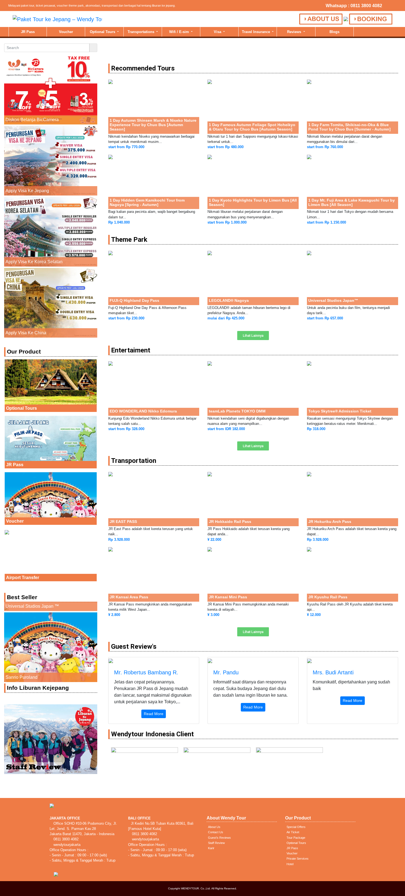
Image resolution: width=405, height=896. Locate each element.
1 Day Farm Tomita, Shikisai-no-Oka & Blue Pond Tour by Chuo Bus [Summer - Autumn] (349, 127)
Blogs (334, 32)
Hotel (290, 864)
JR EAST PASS (123, 521)
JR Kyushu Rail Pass (327, 597)
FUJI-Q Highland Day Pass (134, 300)
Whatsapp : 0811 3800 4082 (354, 5)
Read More (153, 714)
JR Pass (28, 32)
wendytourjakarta (66, 845)
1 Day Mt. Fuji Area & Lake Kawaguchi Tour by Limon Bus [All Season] (351, 202)
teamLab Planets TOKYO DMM (237, 411)
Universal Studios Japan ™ (32, 606)
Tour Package (296, 837)
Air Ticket (293, 832)
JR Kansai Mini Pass (228, 597)
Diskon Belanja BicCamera (32, 119)
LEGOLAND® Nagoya (229, 300)
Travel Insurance (256, 32)
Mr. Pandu (226, 672)
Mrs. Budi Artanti (333, 672)
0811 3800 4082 (65, 839)
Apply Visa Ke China (26, 332)
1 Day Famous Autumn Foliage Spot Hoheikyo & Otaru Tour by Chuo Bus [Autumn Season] (252, 127)
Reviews (294, 32)
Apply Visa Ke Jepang (27, 190)
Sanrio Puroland (21, 677)
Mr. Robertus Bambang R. (146, 672)
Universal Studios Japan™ (333, 300)
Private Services (298, 858)
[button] (253, 335)
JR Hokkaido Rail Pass (230, 521)
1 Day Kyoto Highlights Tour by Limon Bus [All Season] (253, 202)
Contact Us (215, 832)
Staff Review (216, 843)
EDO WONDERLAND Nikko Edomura (143, 411)
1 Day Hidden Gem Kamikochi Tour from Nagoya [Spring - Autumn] (147, 202)
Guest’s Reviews (219, 837)
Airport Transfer (22, 577)
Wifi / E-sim (179, 32)
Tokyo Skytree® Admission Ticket (339, 411)
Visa (218, 32)
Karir (211, 848)
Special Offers (296, 827)
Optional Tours (103, 32)
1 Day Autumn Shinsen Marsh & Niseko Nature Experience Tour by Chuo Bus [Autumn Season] (153, 124)
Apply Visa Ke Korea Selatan (34, 261)
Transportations (141, 32)
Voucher (66, 32)
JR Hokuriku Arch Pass (329, 521)
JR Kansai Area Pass (129, 597)
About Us (214, 827)
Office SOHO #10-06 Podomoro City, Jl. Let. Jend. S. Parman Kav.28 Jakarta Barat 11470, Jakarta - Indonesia (83, 828)
